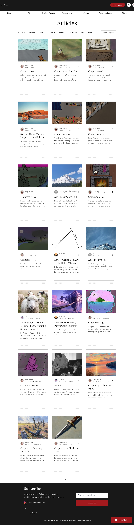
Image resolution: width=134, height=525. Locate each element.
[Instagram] (129, 5)
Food (90, 32)
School (42, 32)
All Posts (21, 32)
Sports (52, 32)
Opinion (62, 32)
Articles (32, 32)
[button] (117, 5)
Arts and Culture (77, 32)
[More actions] (45, 66)
